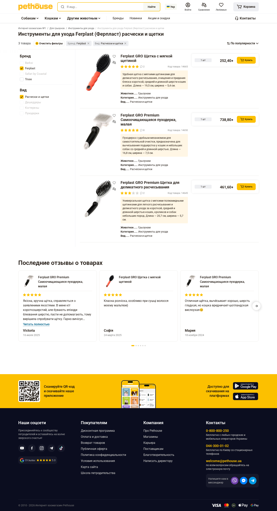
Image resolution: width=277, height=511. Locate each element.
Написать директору (158, 461)
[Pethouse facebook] (32, 448)
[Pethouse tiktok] (61, 448)
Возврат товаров (93, 443)
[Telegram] (252, 480)
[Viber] (234, 480)
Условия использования (98, 461)
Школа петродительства (98, 473)
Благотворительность (158, 455)
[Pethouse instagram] (41, 448)
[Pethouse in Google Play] (245, 386)
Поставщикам (153, 449)
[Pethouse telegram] (51, 448)
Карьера (149, 443)
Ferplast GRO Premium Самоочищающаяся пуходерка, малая (148, 119)
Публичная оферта (94, 449)
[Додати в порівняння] (114, 62)
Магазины (150, 437)
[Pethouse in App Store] (245, 396)
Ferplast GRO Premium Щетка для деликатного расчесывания (150, 184)
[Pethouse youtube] (22, 448)
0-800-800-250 (217, 431)
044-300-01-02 (217, 446)
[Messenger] (243, 480)
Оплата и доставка (94, 437)
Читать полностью (36, 324)
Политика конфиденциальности (103, 455)
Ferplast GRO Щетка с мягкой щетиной (146, 58)
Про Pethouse (152, 430)
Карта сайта (89, 467)
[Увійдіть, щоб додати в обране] (114, 56)
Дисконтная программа (98, 430)
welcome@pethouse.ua (224, 461)
